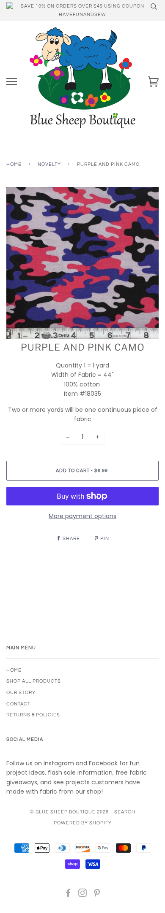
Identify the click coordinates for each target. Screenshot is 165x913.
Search (124, 812)
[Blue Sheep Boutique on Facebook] (68, 894)
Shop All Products (33, 681)
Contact (18, 704)
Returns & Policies (33, 715)
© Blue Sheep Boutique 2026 (69, 812)
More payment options (82, 516)
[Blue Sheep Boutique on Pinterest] (97, 894)
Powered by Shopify (83, 823)
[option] (82, 263)
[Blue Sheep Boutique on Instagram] (82, 894)
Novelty (49, 164)
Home (14, 164)
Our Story (21, 692)
